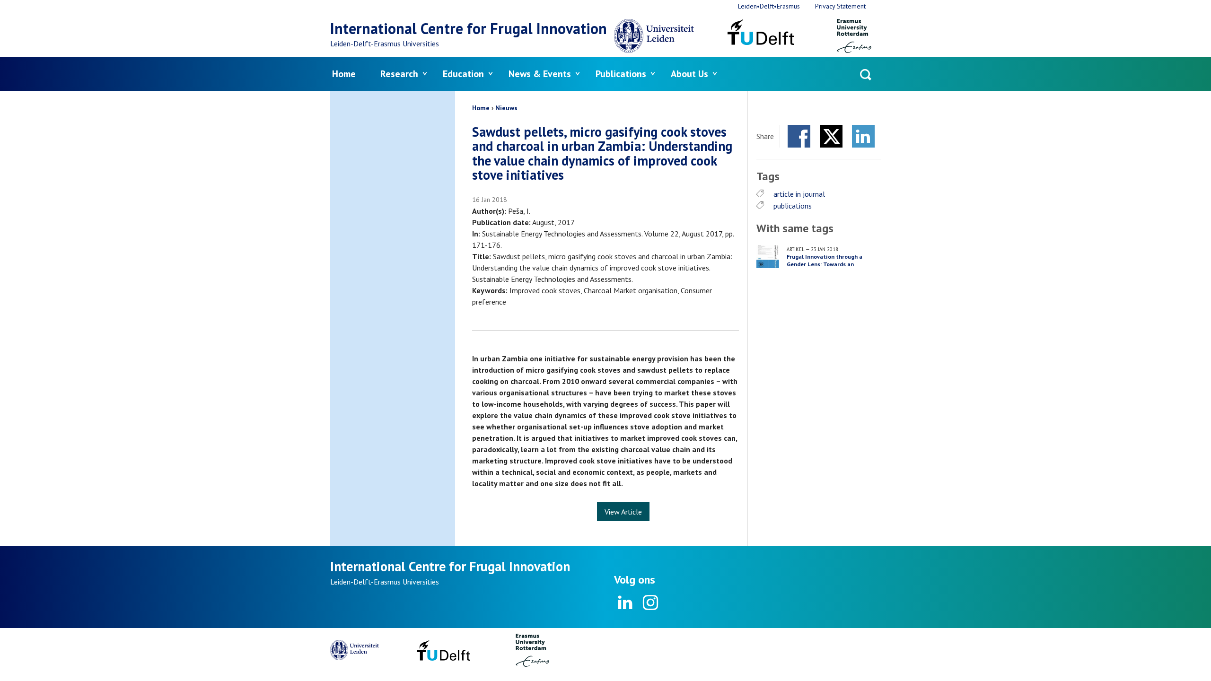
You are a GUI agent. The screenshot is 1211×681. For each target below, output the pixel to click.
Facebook (799, 136)
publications (792, 205)
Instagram (650, 602)
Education (463, 73)
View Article (623, 511)
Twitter (831, 136)
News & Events (540, 73)
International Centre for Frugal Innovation (468, 28)
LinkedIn (863, 136)
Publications (621, 73)
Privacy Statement (840, 6)
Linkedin (625, 602)
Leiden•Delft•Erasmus (769, 6)
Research (399, 73)
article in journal (799, 194)
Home (344, 73)
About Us (689, 73)
